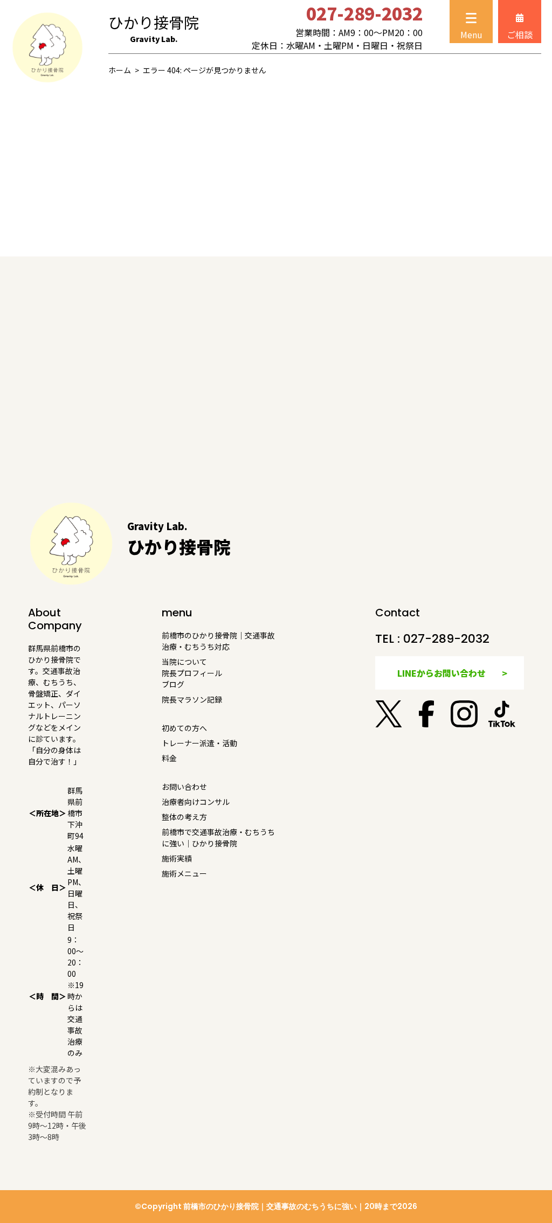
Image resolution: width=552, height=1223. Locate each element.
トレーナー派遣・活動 (199, 743)
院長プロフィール (192, 673)
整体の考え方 (184, 816)
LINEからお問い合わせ (441, 672)
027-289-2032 (446, 638)
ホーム (119, 70)
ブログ (173, 684)
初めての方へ (184, 727)
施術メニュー (184, 873)
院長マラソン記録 (192, 699)
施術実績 (177, 858)
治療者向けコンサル (196, 801)
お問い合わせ (184, 786)
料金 (169, 758)
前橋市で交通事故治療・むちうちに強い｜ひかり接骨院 (218, 837)
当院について (184, 661)
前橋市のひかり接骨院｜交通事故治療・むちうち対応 (218, 641)
